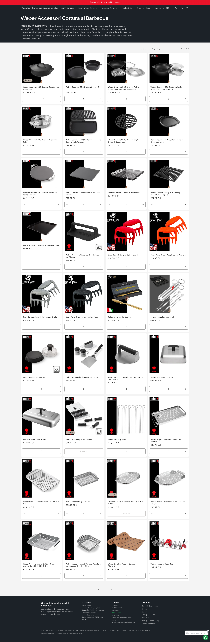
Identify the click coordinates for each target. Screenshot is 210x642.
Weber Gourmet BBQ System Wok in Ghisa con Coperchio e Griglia (166, 88)
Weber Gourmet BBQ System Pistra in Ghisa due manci (166, 141)
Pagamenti (145, 618)
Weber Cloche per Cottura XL (36, 439)
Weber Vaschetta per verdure (78, 502)
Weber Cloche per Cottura (161, 377)
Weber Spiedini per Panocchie (79, 439)
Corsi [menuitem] (148, 8)
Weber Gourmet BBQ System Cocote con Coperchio (41, 88)
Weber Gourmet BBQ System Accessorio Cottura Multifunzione (83, 141)
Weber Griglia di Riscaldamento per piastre (166, 440)
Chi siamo (145, 609)
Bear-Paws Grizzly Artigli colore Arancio (168, 255)
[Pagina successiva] (111, 589)
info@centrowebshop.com (121, 617)
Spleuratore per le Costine (119, 317)
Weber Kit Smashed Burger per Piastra (82, 377)
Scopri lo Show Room (150, 606)
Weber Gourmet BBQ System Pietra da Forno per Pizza (40, 194)
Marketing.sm (54, 634)
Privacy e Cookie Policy (150, 620)
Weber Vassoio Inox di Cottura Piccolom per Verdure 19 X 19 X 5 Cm (83, 565)
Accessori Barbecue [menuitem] (109, 8)
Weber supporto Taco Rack (162, 564)
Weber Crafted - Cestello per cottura (124, 193)
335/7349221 (117, 613)
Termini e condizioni (149, 623)
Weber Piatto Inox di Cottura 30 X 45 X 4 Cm (41, 503)
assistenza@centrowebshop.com (123, 622)
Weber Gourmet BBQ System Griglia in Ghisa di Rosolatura (125, 141)
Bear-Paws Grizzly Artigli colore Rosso (125, 255)
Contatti (144, 612)
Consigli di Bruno (148, 615)
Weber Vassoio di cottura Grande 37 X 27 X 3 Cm (168, 503)
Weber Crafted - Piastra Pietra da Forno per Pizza (83, 194)
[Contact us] (205, 637)
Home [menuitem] (80, 8)
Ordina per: (145, 49)
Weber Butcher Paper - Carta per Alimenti (122, 565)
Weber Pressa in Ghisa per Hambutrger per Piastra (83, 256)
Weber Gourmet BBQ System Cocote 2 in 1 (83, 88)
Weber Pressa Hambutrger (34, 377)
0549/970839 (117, 608)
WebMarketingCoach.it (76, 634)
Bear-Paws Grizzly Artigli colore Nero (82, 317)
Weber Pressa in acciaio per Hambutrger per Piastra (126, 378)
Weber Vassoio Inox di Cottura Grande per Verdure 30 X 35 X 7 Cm (40, 565)
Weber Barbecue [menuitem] (90, 8)
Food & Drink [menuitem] (127, 8)
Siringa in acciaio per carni (162, 317)
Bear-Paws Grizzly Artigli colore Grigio (40, 317)
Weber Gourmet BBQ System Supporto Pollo (40, 141)
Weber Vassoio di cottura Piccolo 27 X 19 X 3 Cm (126, 503)
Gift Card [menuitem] (140, 8)
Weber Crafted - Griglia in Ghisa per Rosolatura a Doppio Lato (166, 194)
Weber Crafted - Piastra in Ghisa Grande (41, 245)
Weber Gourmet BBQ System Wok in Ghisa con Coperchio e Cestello (123, 88)
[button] (176, 8)
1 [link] (98, 589)
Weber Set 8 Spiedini (117, 439)
